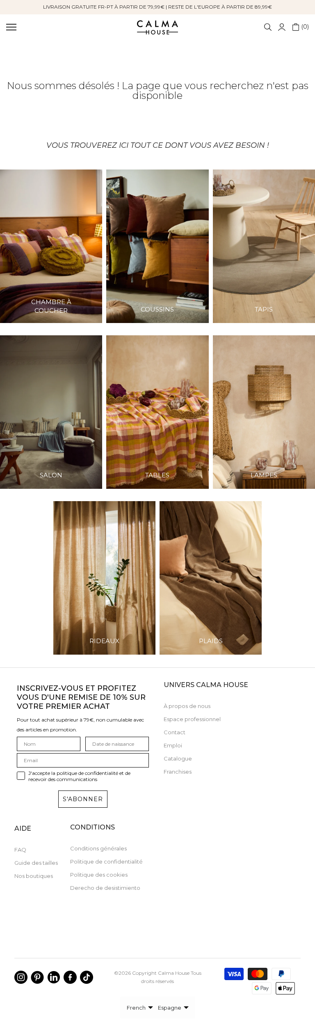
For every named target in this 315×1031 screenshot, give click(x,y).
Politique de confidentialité (106, 861)
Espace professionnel (192, 719)
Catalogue (178, 758)
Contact (174, 732)
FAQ (20, 849)
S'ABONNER (83, 799)
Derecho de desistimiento (105, 887)
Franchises (178, 771)
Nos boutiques (33, 876)
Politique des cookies (99, 874)
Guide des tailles (36, 862)
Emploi (173, 745)
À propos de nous (187, 706)
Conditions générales (98, 848)
